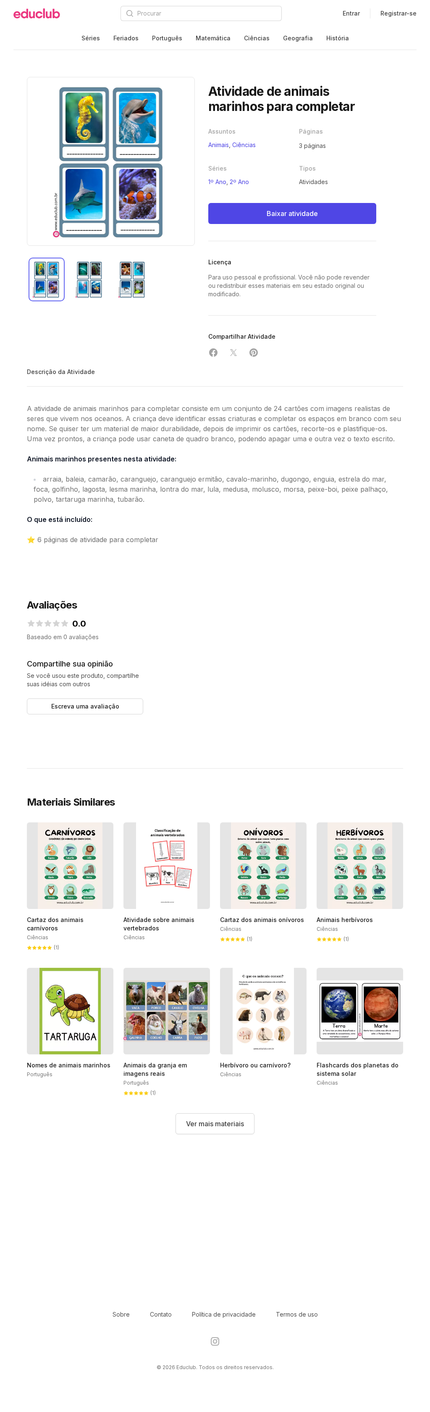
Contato (161, 1314)
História (337, 38)
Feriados (126, 38)
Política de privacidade (224, 1314)
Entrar (351, 13)
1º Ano (217, 181)
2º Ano (239, 181)
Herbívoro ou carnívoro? (255, 1065)
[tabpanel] (110, 161)
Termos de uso (297, 1314)
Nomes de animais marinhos (68, 1065)
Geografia (298, 38)
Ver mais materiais (215, 1124)
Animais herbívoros (345, 919)
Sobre (121, 1314)
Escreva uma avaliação (85, 706)
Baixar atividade (292, 213)
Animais (218, 144)
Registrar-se (398, 13)
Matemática (213, 38)
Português (167, 38)
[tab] (46, 279)
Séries (90, 38)
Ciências (257, 38)
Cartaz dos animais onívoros (262, 919)
